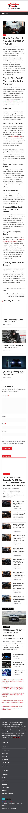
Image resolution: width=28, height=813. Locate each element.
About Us (4, 778)
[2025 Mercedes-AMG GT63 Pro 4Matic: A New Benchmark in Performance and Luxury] (14, 618)
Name (4, 416)
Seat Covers (5, 766)
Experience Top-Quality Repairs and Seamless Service (13, 346)
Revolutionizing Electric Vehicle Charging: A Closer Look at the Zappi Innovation (13, 373)
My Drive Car (14, 803)
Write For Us (5, 781)
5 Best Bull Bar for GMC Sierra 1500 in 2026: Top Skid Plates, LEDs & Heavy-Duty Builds (18, 504)
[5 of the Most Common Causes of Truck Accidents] (14, 305)
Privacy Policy (5, 787)
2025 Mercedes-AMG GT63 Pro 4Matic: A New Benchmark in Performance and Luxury (13, 634)
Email (4, 424)
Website (4, 431)
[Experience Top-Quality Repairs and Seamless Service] (14, 331)
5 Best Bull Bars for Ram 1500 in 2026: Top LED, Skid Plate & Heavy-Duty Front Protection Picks (18, 551)
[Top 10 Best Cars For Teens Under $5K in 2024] (6, 664)
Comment (5, 396)
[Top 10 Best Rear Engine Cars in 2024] (6, 656)
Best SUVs (4, 756)
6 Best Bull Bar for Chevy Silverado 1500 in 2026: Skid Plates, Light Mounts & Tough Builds (19, 599)
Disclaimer (4, 784)
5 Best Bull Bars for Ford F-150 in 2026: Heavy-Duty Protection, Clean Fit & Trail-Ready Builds (19, 575)
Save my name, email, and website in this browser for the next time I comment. (13, 442)
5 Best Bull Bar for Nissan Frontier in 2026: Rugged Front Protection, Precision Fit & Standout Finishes (19, 539)
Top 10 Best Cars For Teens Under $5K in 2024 (18, 663)
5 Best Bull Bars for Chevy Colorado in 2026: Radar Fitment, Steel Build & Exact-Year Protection (19, 515)
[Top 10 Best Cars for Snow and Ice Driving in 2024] (6, 672)
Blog (5, 34)
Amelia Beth (16, 47)
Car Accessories (6, 762)
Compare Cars (5, 750)
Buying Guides (6, 474)
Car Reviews (5, 759)
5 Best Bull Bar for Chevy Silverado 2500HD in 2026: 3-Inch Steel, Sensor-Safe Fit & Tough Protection (18, 587)
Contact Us (5, 774)
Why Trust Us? (5, 790)
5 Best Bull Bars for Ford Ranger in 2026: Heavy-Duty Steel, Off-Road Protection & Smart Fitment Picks (18, 563)
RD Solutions (13, 808)
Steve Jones (16, 488)
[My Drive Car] (3, 13)
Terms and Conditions (7, 793)
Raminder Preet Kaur (16, 641)
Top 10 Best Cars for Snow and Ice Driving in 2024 (19, 671)
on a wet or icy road (16, 136)
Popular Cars (6, 626)
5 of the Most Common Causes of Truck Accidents (13, 321)
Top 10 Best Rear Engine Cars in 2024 (18, 655)
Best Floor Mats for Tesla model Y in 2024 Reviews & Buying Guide (14, 295)
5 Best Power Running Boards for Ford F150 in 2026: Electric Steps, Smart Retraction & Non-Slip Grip (14, 481)
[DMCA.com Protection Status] (6, 799)
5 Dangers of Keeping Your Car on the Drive (14, 289)
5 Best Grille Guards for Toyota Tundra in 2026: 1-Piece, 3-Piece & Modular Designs (19, 526)
